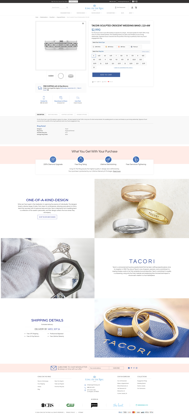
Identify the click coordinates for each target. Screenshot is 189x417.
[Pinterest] (131, 368)
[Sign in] (132, 7)
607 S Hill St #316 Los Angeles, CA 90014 (93, 390)
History (39, 386)
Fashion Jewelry (141, 386)
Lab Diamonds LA (121, 388)
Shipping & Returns (67, 114)
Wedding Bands (141, 383)
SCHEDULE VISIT (73, 1)
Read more (117, 171)
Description (40, 114)
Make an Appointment (123, 383)
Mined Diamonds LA (122, 386)
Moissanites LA (121, 391)
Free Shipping (41, 383)
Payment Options (82, 114)
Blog (122, 13)
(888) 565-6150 (90, 387)
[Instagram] (136, 368)
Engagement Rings (142, 380)
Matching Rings (53, 114)
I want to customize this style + (123, 67)
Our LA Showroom (122, 380)
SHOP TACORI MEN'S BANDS (47, 217)
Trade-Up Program (59, 383)
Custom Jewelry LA (122, 393)
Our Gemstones (141, 388)
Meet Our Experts (59, 381)
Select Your (99, 42)
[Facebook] (134, 368)
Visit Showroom (121, 7)
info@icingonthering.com (93, 384)
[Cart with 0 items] (136, 7)
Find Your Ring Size (59, 386)
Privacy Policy (70, 412)
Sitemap (80, 412)
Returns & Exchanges (43, 381)
